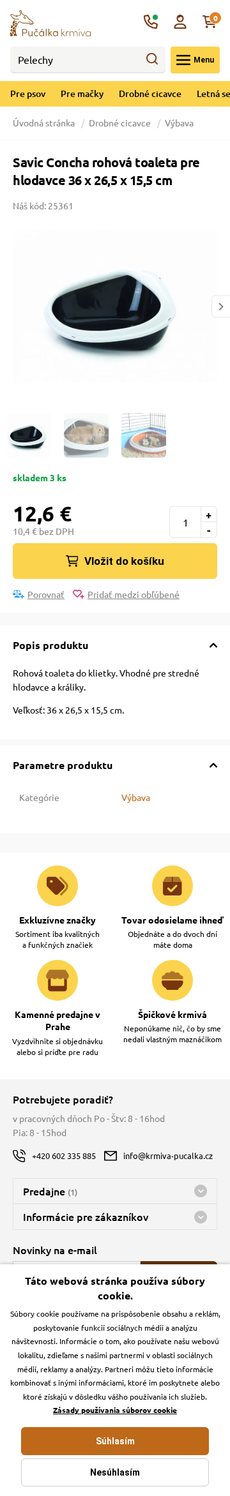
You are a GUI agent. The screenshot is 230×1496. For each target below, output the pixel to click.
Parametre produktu (62, 765)
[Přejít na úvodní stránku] (50, 21)
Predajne (50, 1191)
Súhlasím (115, 1441)
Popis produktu (50, 645)
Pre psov (27, 93)
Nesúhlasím (115, 1472)
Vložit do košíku (124, 561)
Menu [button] (204, 60)
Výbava (179, 122)
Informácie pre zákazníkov (85, 1216)
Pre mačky (82, 93)
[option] (115, 306)
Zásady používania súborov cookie (115, 1410)
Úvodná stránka (45, 122)
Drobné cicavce (150, 93)
